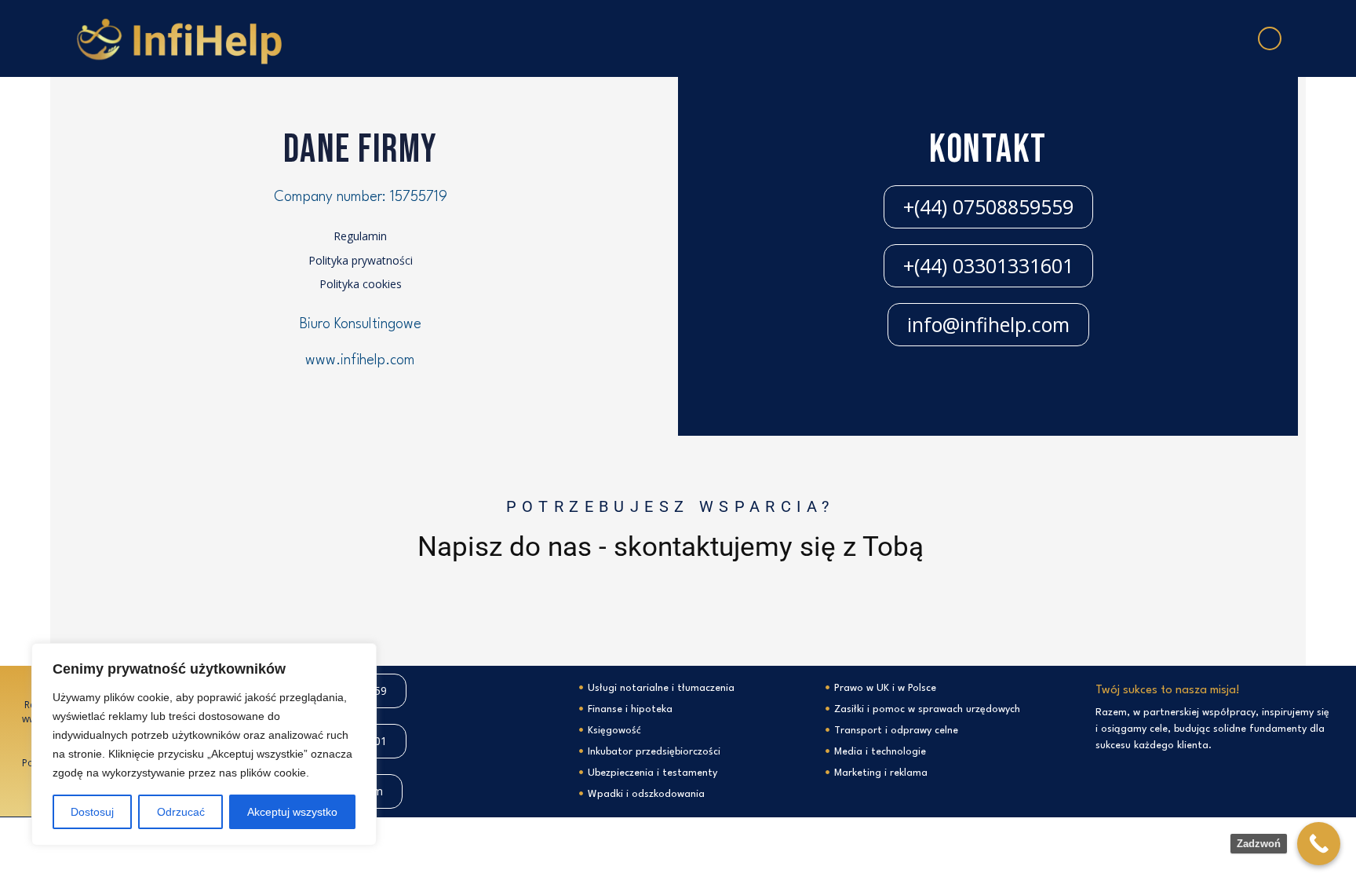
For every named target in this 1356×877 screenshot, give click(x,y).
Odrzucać (181, 812)
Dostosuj (92, 812)
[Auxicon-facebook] (1269, 38)
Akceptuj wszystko (292, 812)
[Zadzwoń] (1318, 843)
